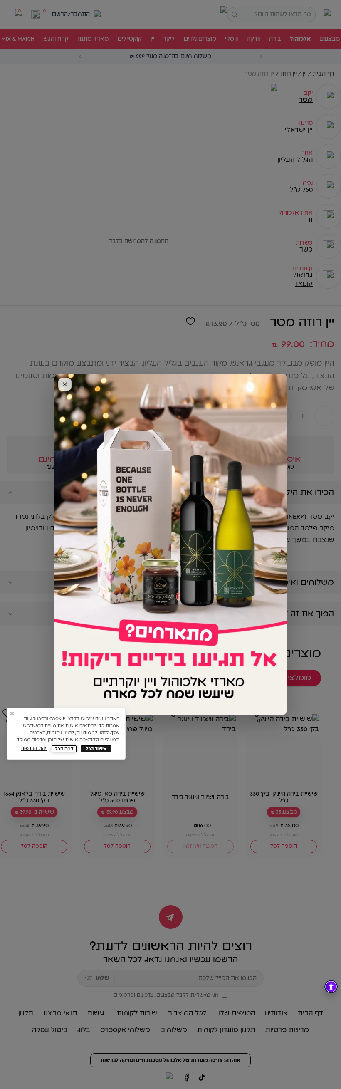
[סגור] (65, 384)
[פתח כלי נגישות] (331, 986)
